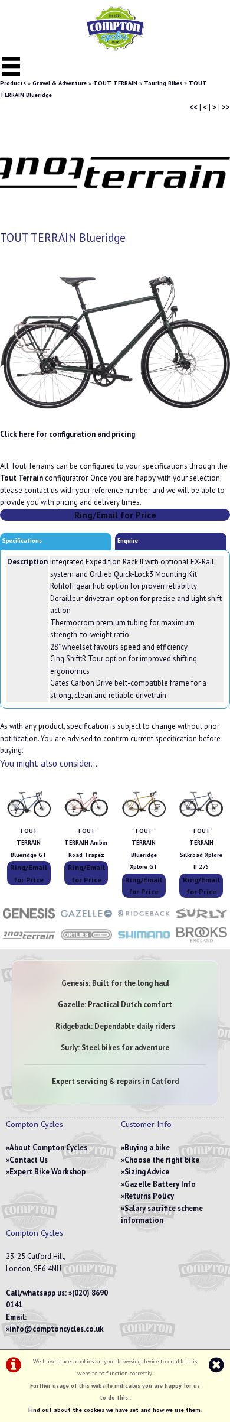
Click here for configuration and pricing (67, 434)
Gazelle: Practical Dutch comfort (115, 1004)
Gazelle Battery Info (160, 1184)
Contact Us (28, 1160)
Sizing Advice (146, 1172)
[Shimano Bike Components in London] (144, 942)
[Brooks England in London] (202, 942)
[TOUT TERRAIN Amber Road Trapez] (86, 818)
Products (13, 83)
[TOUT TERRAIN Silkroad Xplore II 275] (201, 818)
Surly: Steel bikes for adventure (115, 1048)
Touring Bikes (163, 83)
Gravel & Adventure (59, 83)
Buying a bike (147, 1147)
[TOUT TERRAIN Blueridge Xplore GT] (144, 818)
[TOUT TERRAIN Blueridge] (115, 342)
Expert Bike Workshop (47, 1172)
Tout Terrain (21, 478)
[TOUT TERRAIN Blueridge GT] (29, 818)
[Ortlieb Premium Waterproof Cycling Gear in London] (87, 942)
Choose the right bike (161, 1160)
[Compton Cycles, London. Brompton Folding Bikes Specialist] (115, 48)
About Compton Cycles (48, 1147)
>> (226, 107)
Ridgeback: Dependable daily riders (115, 1026)
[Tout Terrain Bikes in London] (29, 942)
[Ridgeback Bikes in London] (144, 920)
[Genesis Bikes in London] (29, 920)
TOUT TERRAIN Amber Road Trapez (86, 843)
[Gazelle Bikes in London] (87, 920)
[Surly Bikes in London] (202, 920)
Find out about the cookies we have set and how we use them (114, 1410)
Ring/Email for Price (115, 515)
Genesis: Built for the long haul (115, 983)
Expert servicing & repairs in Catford (115, 1081)
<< (193, 107)
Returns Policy (149, 1196)
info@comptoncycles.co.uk (56, 1329)
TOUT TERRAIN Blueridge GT (29, 843)
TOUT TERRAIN (115, 83)
